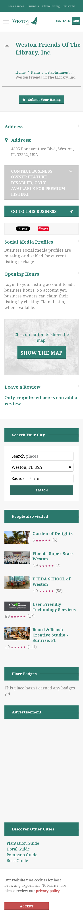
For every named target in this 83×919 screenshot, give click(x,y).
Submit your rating (44, 99)
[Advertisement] (41, 765)
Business (33, 6)
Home (20, 72)
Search (18, 456)
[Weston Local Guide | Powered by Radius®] (25, 21)
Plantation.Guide (23, 843)
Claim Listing (51, 6)
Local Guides (16, 6)
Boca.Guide (17, 860)
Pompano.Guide (22, 854)
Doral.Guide (18, 849)
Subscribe (69, 6)
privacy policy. (48, 890)
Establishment (57, 72)
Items (35, 72)
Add (76, 21)
